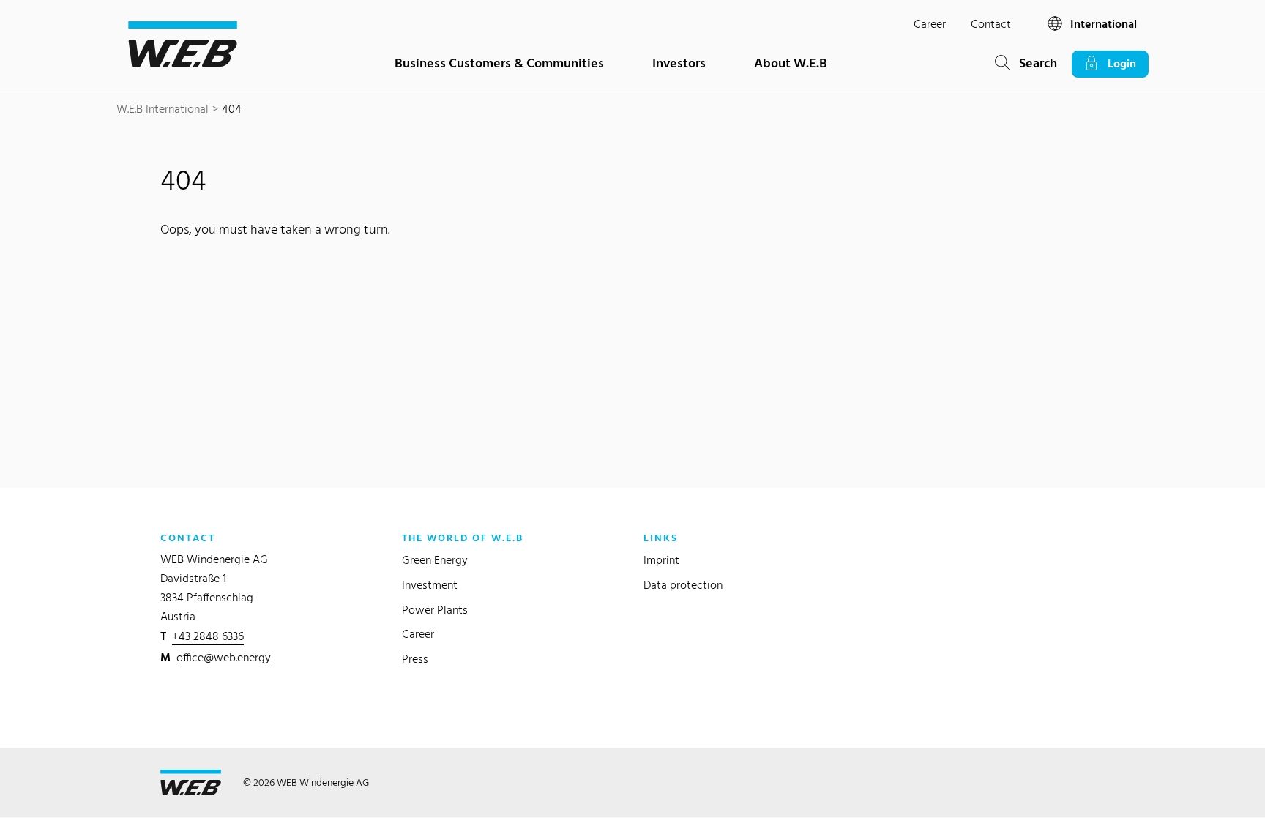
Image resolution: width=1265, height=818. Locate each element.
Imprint (661, 559)
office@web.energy (223, 657)
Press (415, 658)
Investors (679, 63)
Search (1033, 63)
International (1102, 23)
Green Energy (435, 559)
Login (1117, 63)
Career (930, 23)
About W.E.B (790, 63)
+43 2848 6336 (208, 636)
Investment (430, 584)
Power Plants (435, 609)
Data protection (683, 584)
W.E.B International (162, 108)
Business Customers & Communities (499, 63)
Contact (991, 23)
